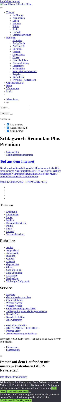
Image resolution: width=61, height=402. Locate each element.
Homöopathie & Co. (16, 223)
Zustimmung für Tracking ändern (16, 400)
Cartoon (16, 51)
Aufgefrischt (19, 43)
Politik (16, 26)
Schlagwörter (16, 131)
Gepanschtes (19, 54)
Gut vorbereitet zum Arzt (18, 297)
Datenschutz (13, 350)
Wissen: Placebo (14, 303)
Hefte (9, 85)
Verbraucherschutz (22, 34)
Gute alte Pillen (20, 60)
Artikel (9, 247)
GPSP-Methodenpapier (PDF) (21, 308)
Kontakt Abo (12, 314)
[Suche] (7, 102)
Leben (16, 20)
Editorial (10, 261)
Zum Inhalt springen (10, 1)
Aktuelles (17, 40)
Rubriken (10, 37)
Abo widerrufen (14, 319)
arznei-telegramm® (15, 325)
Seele (15, 29)
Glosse (16, 57)
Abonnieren (12, 99)
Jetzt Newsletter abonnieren (13, 377)
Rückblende (18, 77)
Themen (10, 12)
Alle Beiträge (16, 124)
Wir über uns (12, 88)
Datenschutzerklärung (18, 391)
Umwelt (16, 32)
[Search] (11, 114)
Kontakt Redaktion (15, 317)
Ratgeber (17, 74)
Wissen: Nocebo (14, 305)
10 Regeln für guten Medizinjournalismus (26, 311)
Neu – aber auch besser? (25, 71)
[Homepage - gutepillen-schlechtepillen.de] (15, 4)
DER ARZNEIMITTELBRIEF (22, 328)
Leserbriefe (18, 65)
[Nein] (30, 392)
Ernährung (18, 15)
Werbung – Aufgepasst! (24, 80)
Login (9, 91)
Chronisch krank (14, 300)
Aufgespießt (19, 46)
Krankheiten (19, 18)
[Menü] (1, 7)
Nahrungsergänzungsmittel (19, 154)
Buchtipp (17, 49)
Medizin (17, 23)
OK (54, 388)
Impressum (12, 347)
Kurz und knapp (21, 63)
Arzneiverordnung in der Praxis (21, 333)
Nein (3, 391)
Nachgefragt (19, 68)
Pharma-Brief (13, 330)
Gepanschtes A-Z (14, 82)
